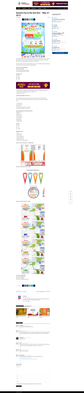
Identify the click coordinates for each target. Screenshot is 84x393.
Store (44, 8)
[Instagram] (60, 8)
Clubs (29, 8)
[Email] (34, 19)
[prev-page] (16, 319)
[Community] (71, 199)
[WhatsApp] (30, 19)
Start (19, 8)
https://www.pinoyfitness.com (26, 297)
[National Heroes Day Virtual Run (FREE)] (33, 311)
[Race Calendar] (71, 194)
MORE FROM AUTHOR (27, 306)
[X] (63, 8)
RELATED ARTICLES (20, 306)
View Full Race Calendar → (60, 52)
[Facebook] (58, 8)
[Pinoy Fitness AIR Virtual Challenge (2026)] (21, 311)
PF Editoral (18, 17)
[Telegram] (32, 19)
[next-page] (18, 319)
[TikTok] (61, 8)
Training (39, 8)
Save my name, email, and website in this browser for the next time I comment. (29, 383)
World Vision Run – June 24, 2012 (21, 291)
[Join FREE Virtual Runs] (71, 196)
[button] (67, 8)
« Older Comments (19, 363)
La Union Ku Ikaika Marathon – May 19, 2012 (43, 291)
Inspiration (34, 8)
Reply (20, 334)
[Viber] (27, 19)
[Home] (71, 191)
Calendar (24, 8)
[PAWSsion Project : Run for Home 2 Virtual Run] (44, 311)
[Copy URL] (23, 19)
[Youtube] (64, 8)
